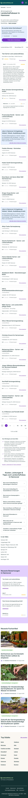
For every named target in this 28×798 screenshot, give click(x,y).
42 (17, 425)
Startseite (3, 7)
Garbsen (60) (4, 540)
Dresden (16, 758)
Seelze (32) (4, 557)
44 (25, 425)
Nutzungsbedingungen (10, 790)
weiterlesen (5, 588)
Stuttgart (16, 748)
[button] (22, 2)
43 (21, 425)
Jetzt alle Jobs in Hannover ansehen (17, 143)
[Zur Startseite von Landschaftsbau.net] (7, 2)
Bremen (3, 758)
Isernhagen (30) (5, 559)
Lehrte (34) (4, 552)
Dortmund (3, 755)
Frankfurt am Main (5, 748)
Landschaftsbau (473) (6, 47)
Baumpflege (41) (19, 47)
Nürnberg (16, 761)
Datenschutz (13, 788)
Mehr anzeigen (12, 23)
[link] (14, 69)
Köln (15, 745)
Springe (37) (4, 549)
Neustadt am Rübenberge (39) (8, 547)
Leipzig (16, 751)
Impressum (21, 790)
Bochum (16, 764)
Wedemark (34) (5, 554)
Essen (15, 755)
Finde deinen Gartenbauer (14, 40)
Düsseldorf (4, 751)
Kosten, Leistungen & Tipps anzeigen (11, 464)
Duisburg (3, 764)
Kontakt (7, 788)
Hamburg (16, 742)
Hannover (3, 761)
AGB (17, 790)
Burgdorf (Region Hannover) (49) (9, 544)
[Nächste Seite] (25, 428)
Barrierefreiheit (20, 788)
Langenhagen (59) (5, 542)
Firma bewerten (22, 60)
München (3, 745)
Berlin (2, 742)
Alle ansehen (23, 737)
